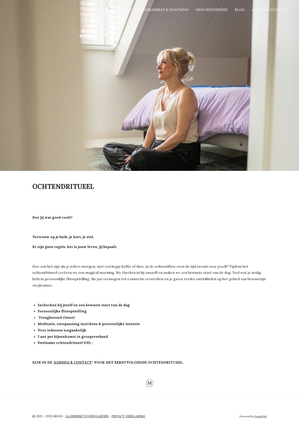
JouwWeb (261, 416)
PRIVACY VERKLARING (128, 416)
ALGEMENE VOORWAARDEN (86, 416)
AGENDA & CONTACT (73, 362)
